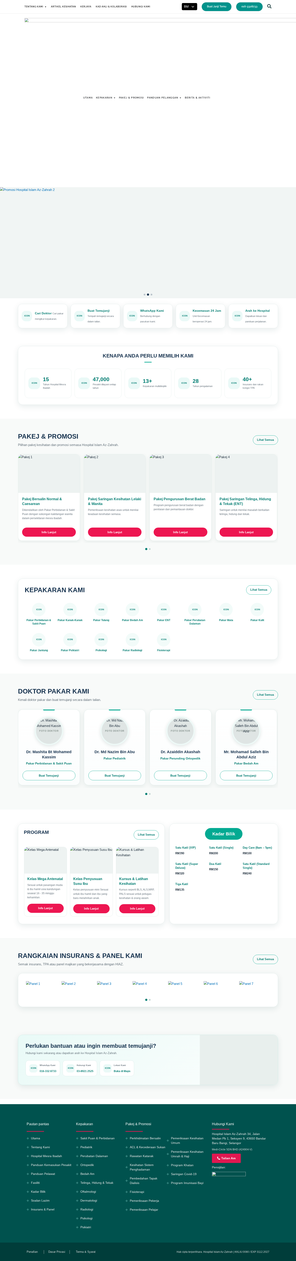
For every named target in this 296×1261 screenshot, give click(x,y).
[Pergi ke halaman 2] (150, 549)
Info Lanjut (49, 532)
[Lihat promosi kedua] (148, 242)
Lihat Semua (265, 439)
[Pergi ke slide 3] (151, 294)
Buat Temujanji (49, 775)
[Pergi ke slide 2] (148, 295)
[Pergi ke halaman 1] (146, 549)
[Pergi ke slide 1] (144, 294)
